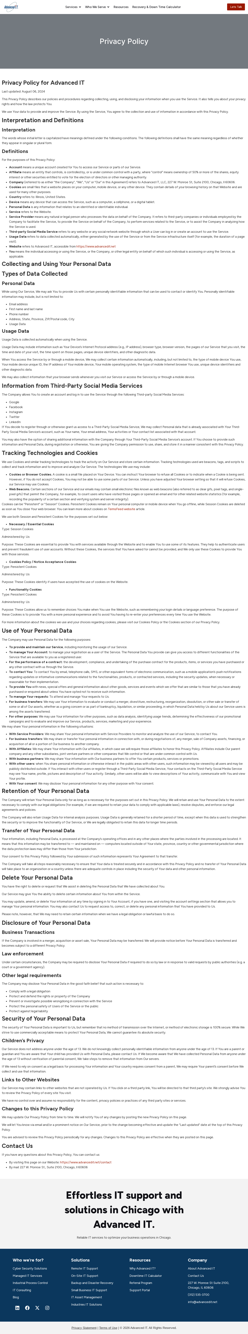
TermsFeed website (121, 509)
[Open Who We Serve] (108, 7)
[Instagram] (47, 1308)
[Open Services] (80, 7)
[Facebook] (27, 1308)
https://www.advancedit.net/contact (85, 1162)
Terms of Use (108, 1328)
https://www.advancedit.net (96, 246)
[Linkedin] (17, 1308)
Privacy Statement (84, 1328)
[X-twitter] (37, 1308)
